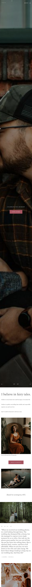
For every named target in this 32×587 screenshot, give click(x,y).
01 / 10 (6, 526)
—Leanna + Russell (7, 557)
